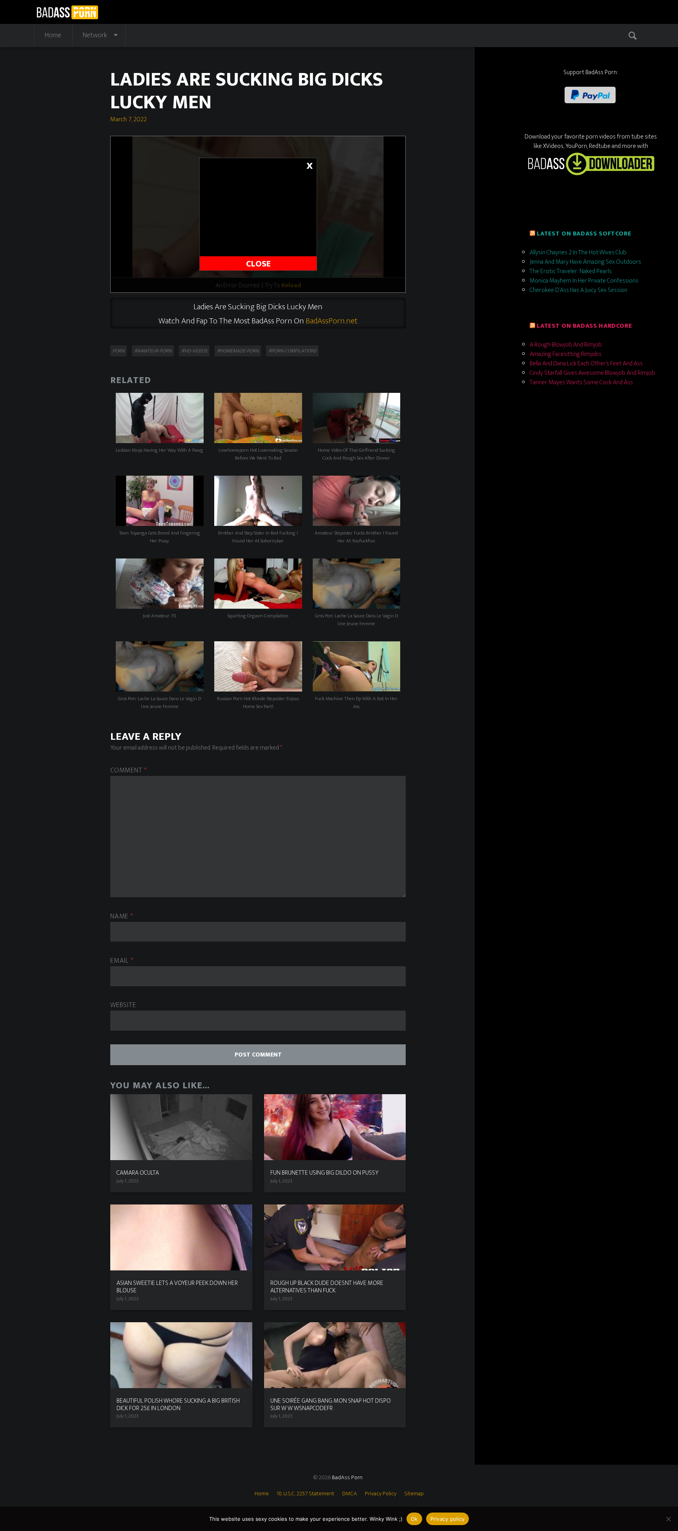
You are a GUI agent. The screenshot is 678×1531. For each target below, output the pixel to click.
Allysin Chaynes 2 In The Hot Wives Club (578, 252)
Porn (118, 351)
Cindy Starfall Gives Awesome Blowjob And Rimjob (592, 373)
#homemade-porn (238, 351)
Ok (414, 1519)
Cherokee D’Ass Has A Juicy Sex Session (578, 290)
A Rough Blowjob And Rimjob (566, 344)
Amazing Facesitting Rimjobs (565, 354)
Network (95, 35)
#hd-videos (194, 351)
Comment (128, 770)
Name (121, 916)
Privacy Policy (380, 1493)
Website (123, 1005)
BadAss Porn (347, 1477)
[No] (668, 1519)
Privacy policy (447, 1519)
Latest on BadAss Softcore (584, 233)
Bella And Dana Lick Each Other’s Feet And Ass (586, 363)
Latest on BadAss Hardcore (584, 326)
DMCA (349, 1493)
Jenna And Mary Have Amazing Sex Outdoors (585, 262)
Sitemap (414, 1493)
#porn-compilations (292, 351)
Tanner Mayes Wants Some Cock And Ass (581, 382)
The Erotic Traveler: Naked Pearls (571, 271)
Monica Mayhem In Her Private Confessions (584, 281)
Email (121, 961)
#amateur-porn (152, 351)
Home (53, 35)
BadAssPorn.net (331, 321)
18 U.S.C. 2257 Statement (305, 1493)
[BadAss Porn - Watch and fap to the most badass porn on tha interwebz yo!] (67, 11)
